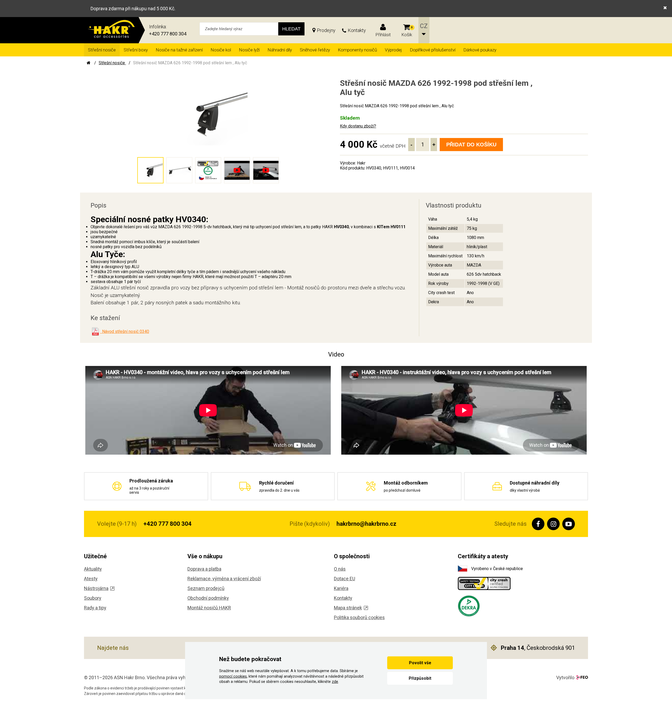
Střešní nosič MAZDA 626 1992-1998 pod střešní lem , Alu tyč (190, 62)
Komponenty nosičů (357, 49)
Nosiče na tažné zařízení (179, 49)
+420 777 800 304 (167, 33)
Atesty (91, 578)
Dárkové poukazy (479, 49)
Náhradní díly (279, 49)
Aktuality (93, 569)
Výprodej (393, 49)
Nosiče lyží (249, 49)
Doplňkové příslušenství (432, 49)
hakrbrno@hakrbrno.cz (366, 523)
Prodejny (326, 30)
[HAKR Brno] (88, 62)
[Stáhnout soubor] (95, 331)
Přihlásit (383, 34)
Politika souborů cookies (359, 617)
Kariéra (341, 588)
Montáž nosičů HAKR (209, 607)
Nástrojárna (96, 588)
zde (335, 681)
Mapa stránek (348, 607)
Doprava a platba (204, 569)
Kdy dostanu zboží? (358, 126)
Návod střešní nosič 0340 (124, 331)
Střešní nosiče (102, 49)
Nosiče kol (221, 49)
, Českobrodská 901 (538, 648)
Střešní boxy (136, 49)
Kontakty (357, 30)
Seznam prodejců (205, 588)
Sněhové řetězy (315, 49)
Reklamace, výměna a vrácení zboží (224, 578)
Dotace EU (344, 578)
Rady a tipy (95, 607)
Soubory (92, 598)
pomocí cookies (233, 676)
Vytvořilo (565, 677)
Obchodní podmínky (208, 598)
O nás (340, 569)
